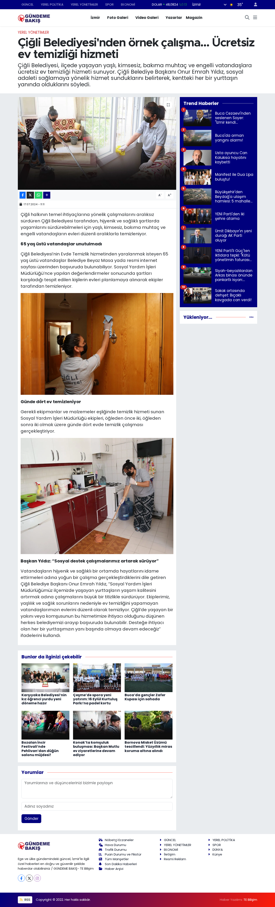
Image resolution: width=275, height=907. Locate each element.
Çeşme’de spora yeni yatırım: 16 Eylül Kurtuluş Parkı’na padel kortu (95, 699)
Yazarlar (174, 17)
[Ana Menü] (255, 18)
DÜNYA (217, 849)
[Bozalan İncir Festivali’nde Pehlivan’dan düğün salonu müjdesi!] (45, 725)
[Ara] (247, 18)
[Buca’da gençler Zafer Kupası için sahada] (149, 677)
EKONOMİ (128, 4)
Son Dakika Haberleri (121, 864)
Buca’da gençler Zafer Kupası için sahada (145, 697)
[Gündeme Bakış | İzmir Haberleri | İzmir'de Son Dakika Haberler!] (34, 17)
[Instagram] (37, 878)
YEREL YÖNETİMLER (84, 4)
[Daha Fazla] (46, 195)
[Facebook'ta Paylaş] (23, 195)
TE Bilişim (250, 899)
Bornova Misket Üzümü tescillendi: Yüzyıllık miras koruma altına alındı (148, 746)
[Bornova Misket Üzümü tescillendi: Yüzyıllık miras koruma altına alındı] (149, 725)
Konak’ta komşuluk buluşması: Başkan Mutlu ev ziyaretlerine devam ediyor (96, 748)
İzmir (95, 17)
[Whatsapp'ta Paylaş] (38, 195)
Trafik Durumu (116, 849)
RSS (27, 899)
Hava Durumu (115, 845)
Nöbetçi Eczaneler (119, 840)
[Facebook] (21, 878)
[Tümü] (251, 317)
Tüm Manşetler (117, 859)
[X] (29, 878)
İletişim (169, 854)
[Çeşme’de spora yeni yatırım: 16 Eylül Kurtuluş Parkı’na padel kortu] (97, 677)
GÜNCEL (27, 4)
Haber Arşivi (114, 868)
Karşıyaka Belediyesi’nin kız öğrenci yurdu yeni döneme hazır (44, 699)
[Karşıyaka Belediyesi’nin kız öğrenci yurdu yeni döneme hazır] (45, 677)
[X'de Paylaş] (30, 195)
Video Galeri (147, 17)
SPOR (109, 4)
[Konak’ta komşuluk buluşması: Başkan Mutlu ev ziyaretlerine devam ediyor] (97, 725)
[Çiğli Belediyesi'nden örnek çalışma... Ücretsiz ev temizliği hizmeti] (97, 143)
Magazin (194, 17)
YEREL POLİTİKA (52, 4)
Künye (217, 854)
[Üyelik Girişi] (253, 4)
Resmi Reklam (175, 859)
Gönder (31, 818)
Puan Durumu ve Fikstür (123, 854)
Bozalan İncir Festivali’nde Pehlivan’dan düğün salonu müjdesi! (40, 748)
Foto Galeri (117, 17)
